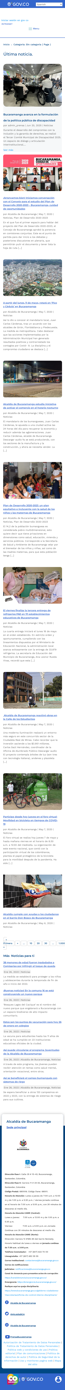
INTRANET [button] (7, 24)
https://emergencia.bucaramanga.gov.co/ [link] (37, 1282)
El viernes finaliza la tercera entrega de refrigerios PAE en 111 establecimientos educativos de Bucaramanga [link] (27, 614)
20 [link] (38, 943)
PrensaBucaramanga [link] (21, 1337)
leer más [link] (8, 150)
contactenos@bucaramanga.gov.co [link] (41, 1260)
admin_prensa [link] (16, 125)
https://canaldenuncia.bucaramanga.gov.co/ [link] (26, 1278)
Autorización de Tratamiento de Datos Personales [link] (32, 1342)
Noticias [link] (48, 125)
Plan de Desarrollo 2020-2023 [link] (31, 217)
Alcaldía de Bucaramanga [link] (22, 214)
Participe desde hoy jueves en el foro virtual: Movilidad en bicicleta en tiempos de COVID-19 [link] (30, 820)
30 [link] (45, 943)
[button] (57, 28)
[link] (18, 6)
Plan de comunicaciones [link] (31, 1353)
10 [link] (31, 943)
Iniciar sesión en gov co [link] (14, 20)
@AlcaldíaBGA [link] (17, 1314)
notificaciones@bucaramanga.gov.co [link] (32, 1269)
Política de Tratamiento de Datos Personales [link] (32, 1346)
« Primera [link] (7, 941)
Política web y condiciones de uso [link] (27, 1349)
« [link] (17, 943)
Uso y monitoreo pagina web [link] (36, 1360)
